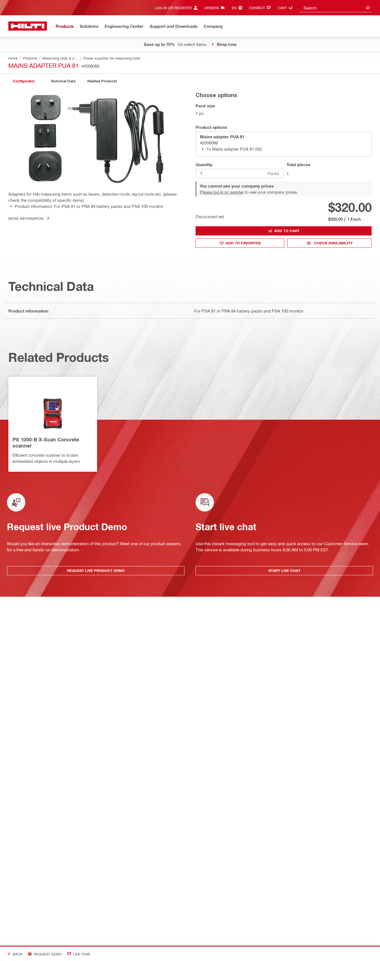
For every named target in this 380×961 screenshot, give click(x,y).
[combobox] (335, 7)
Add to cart (287, 230)
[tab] (23, 81)
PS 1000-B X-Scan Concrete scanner (46, 442)
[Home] (27, 26)
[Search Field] (367, 7)
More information (25, 218)
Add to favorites (243, 243)
